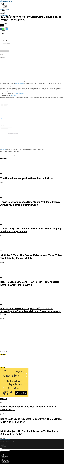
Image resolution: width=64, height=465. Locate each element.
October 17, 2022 (3, 413)
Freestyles (5, 6)
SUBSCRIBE (3, 354)
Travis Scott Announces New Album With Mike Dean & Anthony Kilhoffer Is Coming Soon (30, 203)
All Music (5, 5)
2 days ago (2, 209)
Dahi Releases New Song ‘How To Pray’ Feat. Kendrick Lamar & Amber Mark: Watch (29, 283)
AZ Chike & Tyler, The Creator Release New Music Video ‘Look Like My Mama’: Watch (31, 257)
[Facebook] (1, 29)
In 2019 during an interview (5, 153)
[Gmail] (5, 29)
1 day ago (1, 182)
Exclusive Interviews (7, 12)
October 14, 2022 (3, 438)
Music (3, 4)
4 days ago (2, 318)
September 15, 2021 (14, 95)
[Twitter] (7, 29)
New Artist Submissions (5, 460)
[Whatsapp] (3, 29)
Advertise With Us (5, 459)
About (3, 444)
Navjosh (6, 27)
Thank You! (3, 367)
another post (3, 149)
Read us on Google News (6, 461)
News (1, 13)
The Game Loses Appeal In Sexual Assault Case (26, 178)
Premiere (5, 11)
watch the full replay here (19, 83)
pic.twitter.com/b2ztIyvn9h (19, 93)
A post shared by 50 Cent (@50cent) (13, 133)
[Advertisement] (32, 141)
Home (3, 3)
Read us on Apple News (5, 462)
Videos (3, 454)
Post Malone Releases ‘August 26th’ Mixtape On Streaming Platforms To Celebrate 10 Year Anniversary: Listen (30, 311)
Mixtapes (5, 7)
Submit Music (4, 447)
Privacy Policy (4, 445)
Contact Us (4, 446)
